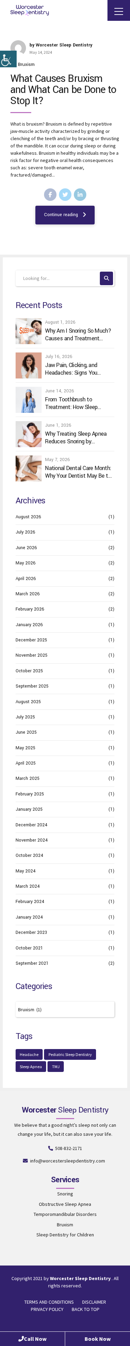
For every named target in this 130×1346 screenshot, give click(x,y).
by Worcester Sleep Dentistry (60, 45)
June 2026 (26, 548)
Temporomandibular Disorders (65, 1214)
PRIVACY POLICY (47, 1309)
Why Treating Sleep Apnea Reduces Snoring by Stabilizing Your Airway (75, 437)
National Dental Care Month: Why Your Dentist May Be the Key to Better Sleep (79, 472)
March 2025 (28, 778)
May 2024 (26, 871)
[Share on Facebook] (50, 194)
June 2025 (26, 732)
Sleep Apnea (31, 1066)
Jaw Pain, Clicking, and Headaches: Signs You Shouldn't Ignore (71, 368)
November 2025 (31, 655)
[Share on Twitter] (65, 194)
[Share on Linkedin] (80, 194)
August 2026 (28, 517)
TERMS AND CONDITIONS (49, 1302)
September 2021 (32, 963)
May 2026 (26, 563)
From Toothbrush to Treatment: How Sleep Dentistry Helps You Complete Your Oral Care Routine (73, 403)
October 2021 (29, 948)
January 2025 (29, 809)
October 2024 (29, 855)
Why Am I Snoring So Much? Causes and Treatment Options (78, 334)
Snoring (65, 1194)
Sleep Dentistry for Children (65, 1235)
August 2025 (28, 702)
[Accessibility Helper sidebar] (8, 59)
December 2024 (31, 825)
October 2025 (29, 671)
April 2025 (26, 763)
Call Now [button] (35, 1338)
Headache (29, 1054)
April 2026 (26, 579)
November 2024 (32, 840)
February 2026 (30, 609)
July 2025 (25, 717)
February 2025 (30, 794)
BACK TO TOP (85, 1309)
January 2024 (29, 917)
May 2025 (25, 748)
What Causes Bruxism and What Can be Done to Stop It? (63, 89)
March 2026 (28, 594)
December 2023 (31, 932)
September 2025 (32, 686)
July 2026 (25, 532)
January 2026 (29, 625)
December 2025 (31, 640)
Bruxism (26, 64)
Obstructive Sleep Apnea (65, 1204)
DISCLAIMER (94, 1302)
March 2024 (28, 886)
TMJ (56, 1066)
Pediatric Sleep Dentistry (70, 1054)
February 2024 (30, 901)
